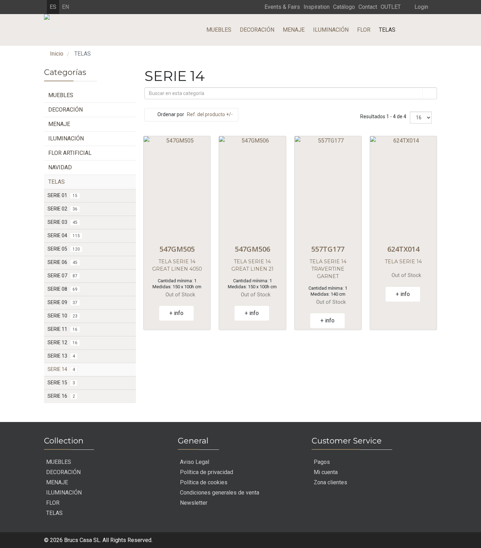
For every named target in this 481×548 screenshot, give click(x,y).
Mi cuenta (326, 472)
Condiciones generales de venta (219, 492)
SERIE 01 (62, 195)
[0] (49, 61)
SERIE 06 (62, 262)
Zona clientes (330, 482)
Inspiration (317, 7)
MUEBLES (218, 29)
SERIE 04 (64, 235)
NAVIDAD (60, 167)
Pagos (322, 462)
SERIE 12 (62, 342)
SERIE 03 (62, 222)
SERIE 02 (62, 209)
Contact (367, 7)
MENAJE (294, 29)
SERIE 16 (61, 396)
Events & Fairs (282, 7)
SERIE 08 (62, 289)
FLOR (363, 29)
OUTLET (391, 7)
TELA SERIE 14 (403, 261)
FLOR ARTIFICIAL (70, 153)
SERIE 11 (62, 329)
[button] (416, 6)
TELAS (387, 29)
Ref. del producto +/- (210, 114)
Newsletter (193, 502)
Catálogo (344, 7)
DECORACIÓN (257, 29)
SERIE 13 (61, 356)
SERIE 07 (62, 275)
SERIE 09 (62, 302)
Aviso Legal (194, 462)
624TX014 (403, 249)
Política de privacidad (206, 472)
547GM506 (252, 249)
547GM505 (177, 249)
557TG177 (327, 249)
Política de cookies (203, 482)
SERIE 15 (61, 382)
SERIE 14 (61, 369)
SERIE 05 (64, 249)
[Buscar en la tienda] (429, 93)
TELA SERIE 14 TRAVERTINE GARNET (328, 268)
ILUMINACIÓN (331, 29)
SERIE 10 (62, 316)
